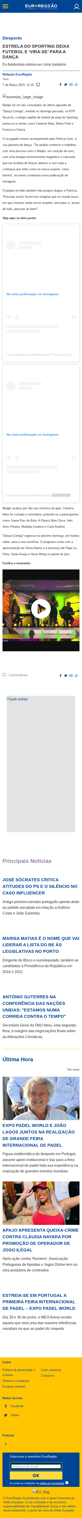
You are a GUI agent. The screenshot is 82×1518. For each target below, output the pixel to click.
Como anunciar (51, 1370)
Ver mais (73, 1069)
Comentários (17, 675)
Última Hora (18, 1059)
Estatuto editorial (14, 1386)
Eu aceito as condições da (37, 1483)
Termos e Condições (16, 1381)
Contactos (47, 1375)
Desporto (12, 38)
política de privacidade (52, 1483)
